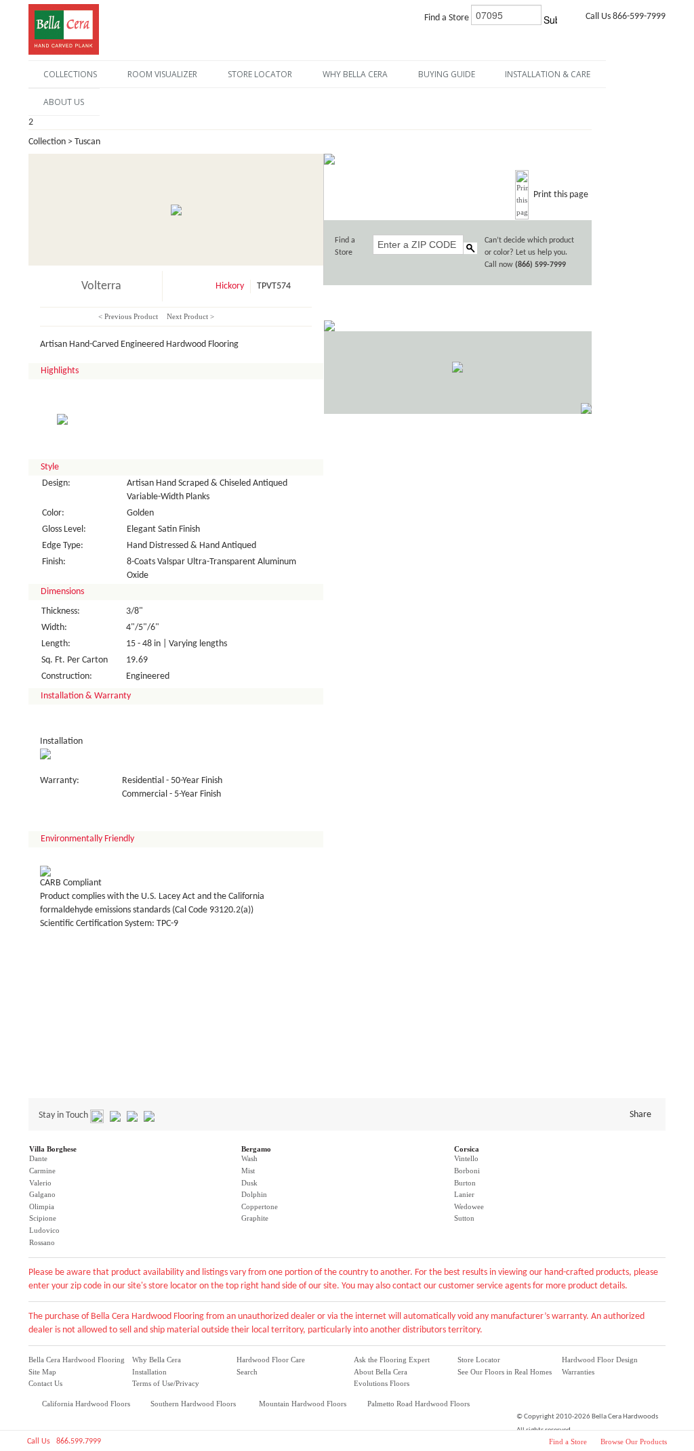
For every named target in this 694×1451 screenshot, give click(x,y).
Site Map (42, 1372)
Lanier (464, 1194)
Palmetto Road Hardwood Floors (418, 1404)
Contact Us (45, 1383)
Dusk (249, 1183)
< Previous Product (128, 316)
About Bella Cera (380, 1372)
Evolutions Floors (381, 1383)
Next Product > (190, 316)
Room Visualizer (162, 74)
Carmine (42, 1170)
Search (247, 1372)
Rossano (42, 1242)
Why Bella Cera (156, 1359)
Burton (465, 1183)
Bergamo (256, 1149)
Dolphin (254, 1194)
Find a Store (568, 1441)
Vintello (466, 1158)
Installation (149, 1372)
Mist (248, 1170)
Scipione (42, 1218)
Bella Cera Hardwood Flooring (76, 1359)
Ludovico (44, 1230)
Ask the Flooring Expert (392, 1359)
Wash (249, 1158)
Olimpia (41, 1206)
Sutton (464, 1218)
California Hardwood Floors (86, 1404)
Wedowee (469, 1206)
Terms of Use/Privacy (165, 1383)
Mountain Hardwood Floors (302, 1404)
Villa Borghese (53, 1149)
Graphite (254, 1218)
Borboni (467, 1170)
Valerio (40, 1183)
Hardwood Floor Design (600, 1359)
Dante (38, 1158)
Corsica (466, 1149)
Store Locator (478, 1359)
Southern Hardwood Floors (193, 1404)
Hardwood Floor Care (271, 1359)
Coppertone (259, 1206)
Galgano (42, 1194)
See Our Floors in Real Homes (504, 1372)
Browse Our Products (633, 1441)
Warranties (578, 1372)
